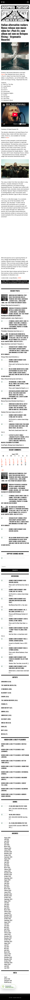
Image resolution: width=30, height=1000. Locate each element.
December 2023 (8, 894)
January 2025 (7, 871)
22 (21, 463)
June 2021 (6, 947)
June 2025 (6, 862)
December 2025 (8, 852)
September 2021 (8, 941)
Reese (3, 74)
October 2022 (7, 919)
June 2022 (6, 926)
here (7, 137)
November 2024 (8, 875)
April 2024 (6, 887)
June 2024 (6, 883)
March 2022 (7, 931)
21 (17, 463)
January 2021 (7, 956)
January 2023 (7, 913)
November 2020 (8, 959)
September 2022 (8, 920)
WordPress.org (7, 982)
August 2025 (7, 859)
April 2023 (6, 908)
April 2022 (6, 929)
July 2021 (6, 945)
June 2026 (6, 841)
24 (1, 465)
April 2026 (6, 845)
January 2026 (7, 850)
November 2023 (8, 896)
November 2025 (8, 853)
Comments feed (8, 980)
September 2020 (8, 963)
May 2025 (6, 864)
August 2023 (7, 901)
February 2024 (7, 890)
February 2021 (7, 954)
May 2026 (6, 843)
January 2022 (7, 934)
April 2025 (6, 866)
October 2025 (7, 855)
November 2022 (8, 917)
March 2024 (7, 889)
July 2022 (6, 924)
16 (25, 461)
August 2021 (7, 943)
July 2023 (6, 903)
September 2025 (8, 857)
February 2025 (7, 869)
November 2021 (8, 938)
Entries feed (7, 979)
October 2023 (7, 897)
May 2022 (6, 927)
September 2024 (8, 878)
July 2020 (6, 966)
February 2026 (7, 848)
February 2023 (7, 912)
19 (9, 463)
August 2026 (7, 838)
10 (1, 461)
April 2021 (6, 950)
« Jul (2, 470)
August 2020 (7, 964)
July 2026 (6, 839)
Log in (5, 977)
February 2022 (7, 933)
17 (1, 463)
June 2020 (6, 968)
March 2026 (7, 846)
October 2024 (7, 876)
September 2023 (8, 899)
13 (13, 461)
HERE (19, 278)
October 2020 (7, 961)
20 (13, 463)
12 (9, 461)
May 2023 (6, 906)
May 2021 (6, 949)
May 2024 (6, 885)
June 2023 (6, 904)
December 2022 (8, 915)
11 (5, 461)
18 (5, 463)
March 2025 (7, 867)
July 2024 (6, 882)
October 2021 (7, 940)
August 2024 (7, 880)
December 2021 (8, 936)
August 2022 (7, 922)
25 (5, 465)
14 (17, 461)
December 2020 (8, 957)
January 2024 (7, 892)
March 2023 (7, 910)
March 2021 (7, 952)
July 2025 (6, 860)
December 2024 (8, 873)
